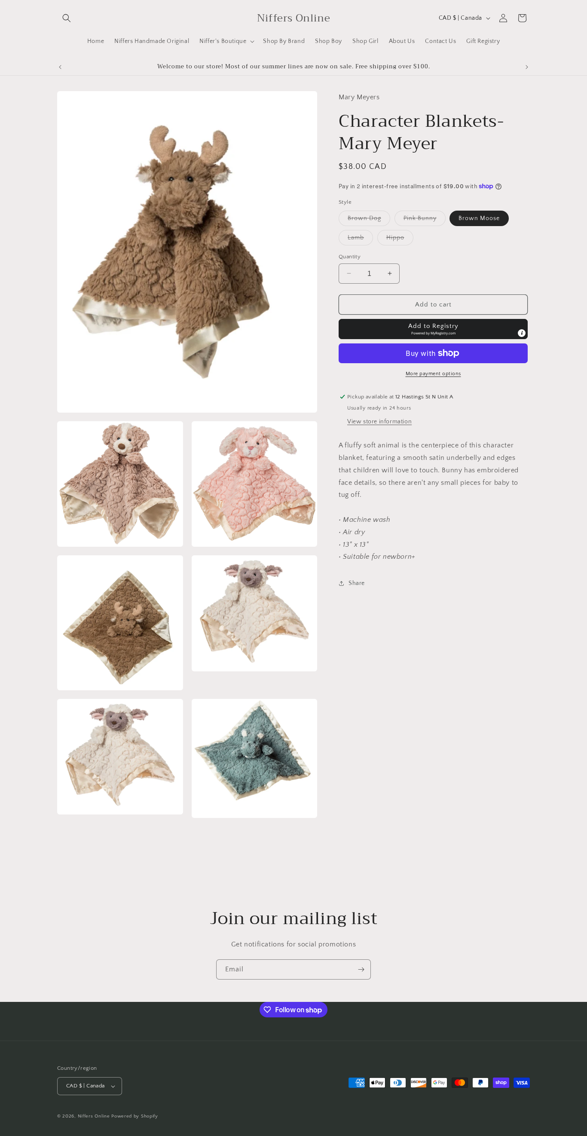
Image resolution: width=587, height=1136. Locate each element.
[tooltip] (522, 333)
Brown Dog (369, 220)
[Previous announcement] (60, 67)
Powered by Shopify (134, 1116)
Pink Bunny (425, 220)
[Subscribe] (361, 969)
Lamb (360, 239)
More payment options (433, 374)
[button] (66, 18)
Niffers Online (94, 1116)
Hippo (399, 239)
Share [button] (357, 582)
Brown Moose (479, 217)
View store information (379, 421)
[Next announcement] (526, 67)
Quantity (350, 256)
